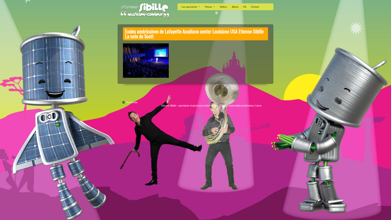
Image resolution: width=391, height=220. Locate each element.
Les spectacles (189, 6)
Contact (255, 6)
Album (235, 6)
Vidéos (223, 6)
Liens (258, 105)
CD (244, 6)
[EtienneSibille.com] (145, 10)
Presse (208, 6)
